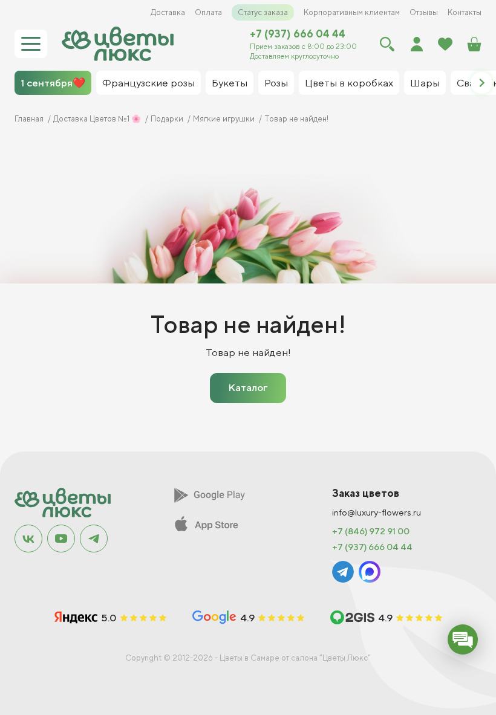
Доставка (168, 12)
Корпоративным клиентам (352, 12)
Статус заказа (263, 12)
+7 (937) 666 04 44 (297, 34)
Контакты (464, 12)
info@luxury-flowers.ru (376, 512)
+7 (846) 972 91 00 (371, 531)
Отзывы (424, 12)
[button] (481, 83)
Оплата (208, 12)
